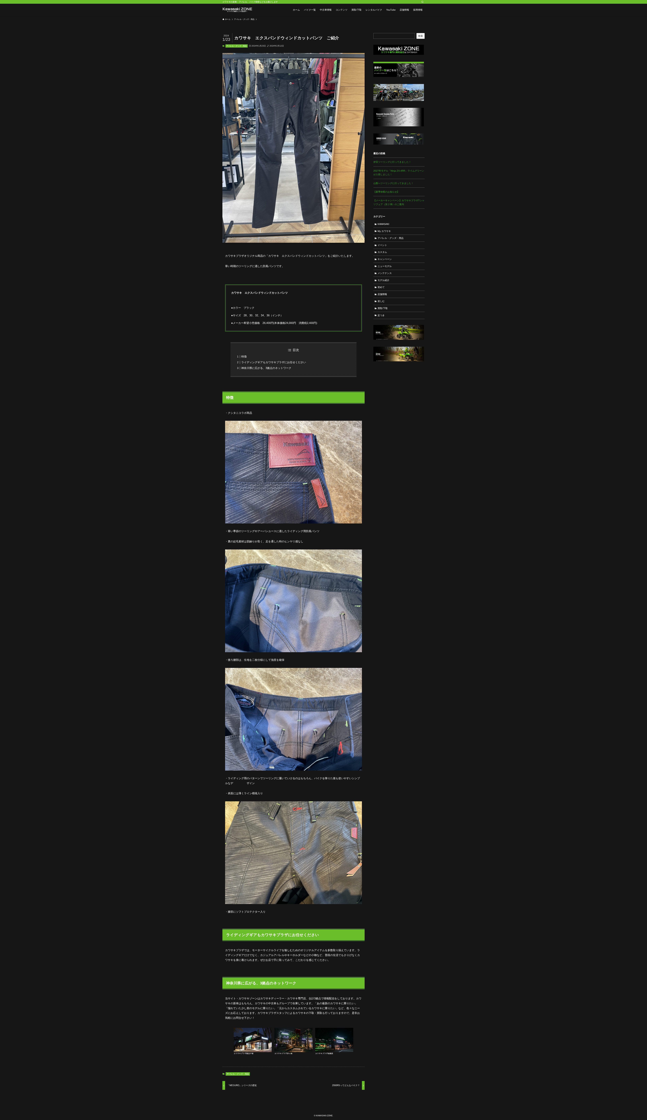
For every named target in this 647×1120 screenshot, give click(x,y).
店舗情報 (382, 294)
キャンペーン (385, 259)
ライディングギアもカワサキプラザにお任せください (273, 362)
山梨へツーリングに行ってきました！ (393, 183)
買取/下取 (383, 308)
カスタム (382, 252)
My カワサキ (384, 231)
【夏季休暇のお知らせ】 (386, 191)
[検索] (422, 2)
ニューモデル (385, 266)
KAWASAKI (383, 224)
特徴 (244, 356)
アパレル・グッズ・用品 (236, 46)
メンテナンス (385, 273)
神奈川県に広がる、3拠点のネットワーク (266, 368)
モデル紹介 (383, 280)
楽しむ (381, 301)
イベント (382, 245)
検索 (420, 36)
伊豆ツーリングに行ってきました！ (392, 162)
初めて (381, 287)
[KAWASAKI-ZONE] (237, 9)
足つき (381, 315)
